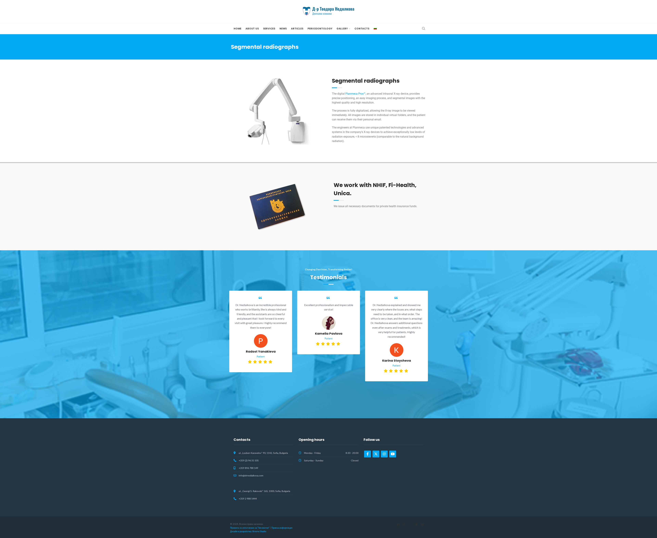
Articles (297, 28)
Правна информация (281, 527)
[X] (416, 524)
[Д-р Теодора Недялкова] (328, 11)
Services (269, 28)
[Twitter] (375, 454)
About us (252, 28)
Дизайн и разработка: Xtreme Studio (248, 531)
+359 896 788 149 (248, 467)
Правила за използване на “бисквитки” (249, 527)
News (283, 28)
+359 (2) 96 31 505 (249, 460)
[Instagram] (384, 454)
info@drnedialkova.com (251, 475)
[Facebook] (367, 454)
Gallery (342, 28)
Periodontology (320, 28)
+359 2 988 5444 (248, 498)
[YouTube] (422, 524)
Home (237, 28)
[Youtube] (392, 454)
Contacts (362, 28)
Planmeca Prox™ (355, 93)
